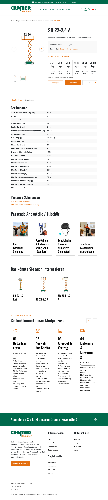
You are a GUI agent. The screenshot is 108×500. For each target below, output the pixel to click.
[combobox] (94, 9)
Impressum (15, 489)
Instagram (52, 462)
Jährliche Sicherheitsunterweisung (25, 204)
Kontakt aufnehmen (20, 464)
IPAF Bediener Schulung (20, 201)
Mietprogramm (20, 20)
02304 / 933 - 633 (62, 2)
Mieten (43, 9)
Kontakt (74, 2)
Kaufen (52, 9)
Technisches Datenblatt (60, 56)
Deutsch (94, 9)
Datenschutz (53, 450)
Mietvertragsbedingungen (21, 483)
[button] (86, 9)
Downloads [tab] (29, 100)
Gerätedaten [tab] (17, 100)
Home (12, 20)
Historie (77, 446)
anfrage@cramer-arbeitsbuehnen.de (44, 2)
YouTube (51, 470)
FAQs (50, 439)
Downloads (52, 446)
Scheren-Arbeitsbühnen (44, 20)
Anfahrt (77, 450)
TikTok (50, 473)
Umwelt (51, 443)
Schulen (61, 9)
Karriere (77, 439)
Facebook (52, 466)
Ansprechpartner (81, 443)
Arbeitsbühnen (31, 20)
